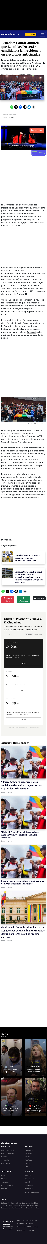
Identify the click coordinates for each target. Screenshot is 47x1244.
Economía (26, 1203)
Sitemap (36, 1227)
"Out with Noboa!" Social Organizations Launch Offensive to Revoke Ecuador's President (20, 834)
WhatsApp (23, 601)
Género (17, 1205)
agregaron (29, 311)
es (30, 1230)
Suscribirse (23, 663)
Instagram (29, 1153)
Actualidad (5, 74)
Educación (5, 1208)
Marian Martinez (9, 115)
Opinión (28, 1182)
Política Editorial (7, 1153)
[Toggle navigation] (43, 34)
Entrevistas (29, 1185)
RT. (10, 540)
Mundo (4, 1189)
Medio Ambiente (14, 1203)
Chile (3, 1175)
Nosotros (20, 1220)
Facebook (29, 1150)
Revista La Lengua (32, 1192)
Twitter (27, 1157)
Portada (28, 1175)
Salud (11, 1205)
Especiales (25, 1205)
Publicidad (5, 1157)
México (4, 1179)
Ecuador (29, 74)
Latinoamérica (18, 74)
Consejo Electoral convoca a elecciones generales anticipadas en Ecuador (27, 558)
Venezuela (5, 1182)
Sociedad (34, 1205)
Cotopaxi (31, 332)
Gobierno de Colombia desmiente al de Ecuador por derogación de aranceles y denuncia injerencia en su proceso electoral (23, 932)
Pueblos (34, 1203)
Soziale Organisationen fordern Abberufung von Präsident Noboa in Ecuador (22, 882)
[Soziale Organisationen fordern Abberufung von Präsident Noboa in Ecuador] (23, 861)
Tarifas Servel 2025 (24, 1227)
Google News (8, 599)
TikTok (27, 1163)
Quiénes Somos (7, 1150)
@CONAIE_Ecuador (36, 423)
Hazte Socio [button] (31, 34)
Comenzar (23, 690)
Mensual (29, 634)
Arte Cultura (15, 1208)
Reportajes (29, 1189)
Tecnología (25, 1208)
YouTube (40, 598)
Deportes (35, 1208)
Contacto (5, 1160)
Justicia (4, 1205)
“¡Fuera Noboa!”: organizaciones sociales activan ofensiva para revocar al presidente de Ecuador (22, 785)
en (33, 1230)
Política (4, 1203)
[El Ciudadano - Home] (10, 34)
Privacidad (5, 1163)
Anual (38, 634)
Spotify (27, 1167)
